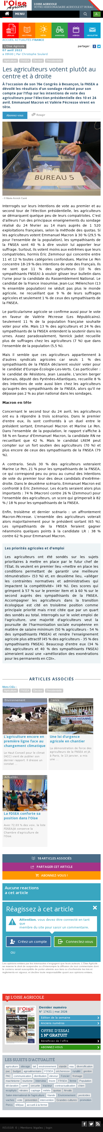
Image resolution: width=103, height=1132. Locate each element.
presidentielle (54, 60)
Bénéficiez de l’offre (55, 1035)
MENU (20, 14)
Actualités (23, 40)
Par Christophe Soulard (32, 54)
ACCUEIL (8, 40)
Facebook (94, 46)
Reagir (40, 115)
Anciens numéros (52, 1023)
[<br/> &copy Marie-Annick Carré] (51, 123)
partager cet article (54, 867)
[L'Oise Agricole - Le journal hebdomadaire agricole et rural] (50, 2)
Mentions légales (31, 1127)
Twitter (99, 46)
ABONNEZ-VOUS (52, 1047)
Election (37, 60)
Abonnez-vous (14, 115)
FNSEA (25, 60)
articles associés (55, 858)
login (49, 1127)
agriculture (10, 60)
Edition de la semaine (55, 1017)
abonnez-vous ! (54, 875)
